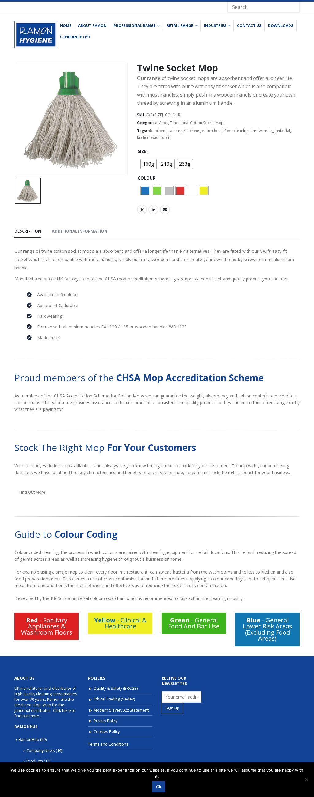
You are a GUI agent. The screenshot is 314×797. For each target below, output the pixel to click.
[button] (46, 626)
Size (142, 151)
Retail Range (180, 25)
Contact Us (249, 25)
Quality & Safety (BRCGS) (116, 688)
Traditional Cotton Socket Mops (198, 122)
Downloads (280, 25)
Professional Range (134, 25)
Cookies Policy (107, 731)
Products (34, 761)
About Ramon (92, 25)
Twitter (142, 209)
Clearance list (75, 37)
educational (212, 130)
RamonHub (29, 739)
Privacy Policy (105, 720)
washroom (160, 137)
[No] (306, 779)
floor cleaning (236, 130)
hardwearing (262, 130)
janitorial (282, 130)
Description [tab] (27, 231)
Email (165, 209)
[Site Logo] (35, 34)
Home (65, 25)
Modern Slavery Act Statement (121, 710)
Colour (146, 178)
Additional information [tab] (79, 231)
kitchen (143, 137)
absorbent (157, 130)
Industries (215, 25)
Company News (40, 750)
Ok (158, 786)
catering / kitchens (184, 130)
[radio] (148, 164)
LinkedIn (153, 209)
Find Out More (32, 492)
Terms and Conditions (108, 744)
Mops (163, 122)
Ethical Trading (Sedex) (114, 699)
